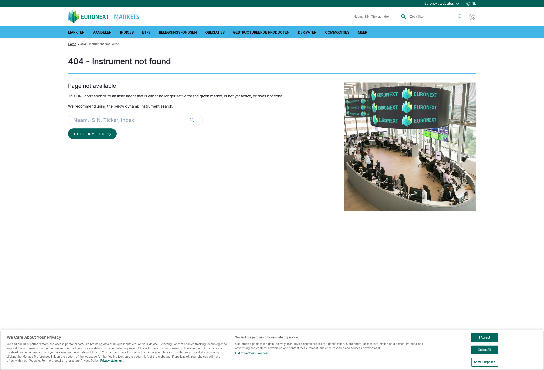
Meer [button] (362, 32)
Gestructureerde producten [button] (261, 32)
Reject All (484, 350)
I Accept (484, 337)
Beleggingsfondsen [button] (178, 32)
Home (72, 44)
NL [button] (473, 3)
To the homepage (89, 134)
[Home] (103, 16)
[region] (272, 350)
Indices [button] (127, 32)
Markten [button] (76, 32)
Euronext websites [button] (439, 3)
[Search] (403, 16)
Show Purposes (484, 362)
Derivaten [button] (307, 32)
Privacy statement (111, 360)
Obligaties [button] (215, 32)
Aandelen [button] (102, 32)
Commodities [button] (337, 32)
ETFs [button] (146, 32)
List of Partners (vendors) (252, 353)
